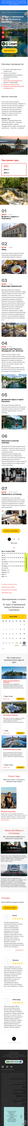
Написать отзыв (10, 908)
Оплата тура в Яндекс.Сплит (11, 84)
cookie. (11, 1117)
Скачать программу (11, 531)
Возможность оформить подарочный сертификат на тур (13, 87)
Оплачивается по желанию (9, 590)
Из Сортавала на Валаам (10, 715)
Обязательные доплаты (8, 587)
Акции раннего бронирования (12, 80)
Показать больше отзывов (14, 1040)
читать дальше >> (5, 819)
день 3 (6, 173)
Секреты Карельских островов (12, 749)
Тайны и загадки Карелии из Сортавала (11, 681)
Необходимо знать (7, 592)
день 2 (6, 169)
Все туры (10, 12)
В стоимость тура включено (9, 584)
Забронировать (9, 50)
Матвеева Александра (8, 811)
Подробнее (20, 698)
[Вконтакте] (12, 1067)
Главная (4, 12)
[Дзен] (8, 1067)
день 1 (6, 166)
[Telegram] (4, 1067)
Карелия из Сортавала (19, 12)
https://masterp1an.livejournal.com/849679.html (12, 1103)
